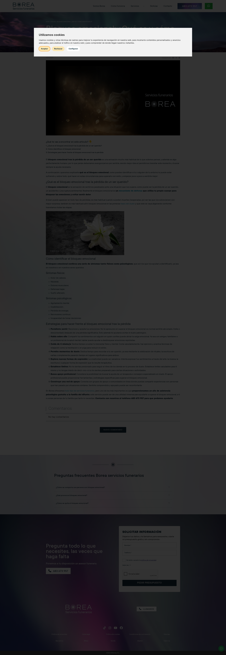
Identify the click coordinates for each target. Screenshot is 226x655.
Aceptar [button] (44, 49)
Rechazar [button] (58, 49)
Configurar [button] (73, 49)
